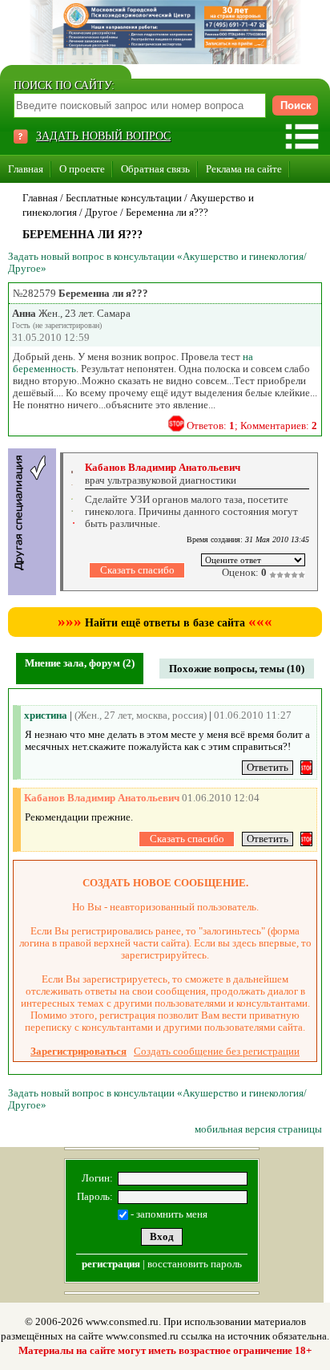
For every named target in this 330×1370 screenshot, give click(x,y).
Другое (101, 212)
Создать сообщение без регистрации (217, 1051)
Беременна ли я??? (167, 212)
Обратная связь (155, 169)
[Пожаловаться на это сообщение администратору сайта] (176, 423)
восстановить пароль (194, 1264)
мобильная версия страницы (258, 1129)
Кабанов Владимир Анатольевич (162, 467)
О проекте (82, 169)
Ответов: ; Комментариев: (252, 426)
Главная (25, 169)
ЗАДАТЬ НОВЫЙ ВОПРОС (103, 136)
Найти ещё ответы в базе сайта (165, 623)
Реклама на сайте (244, 169)
